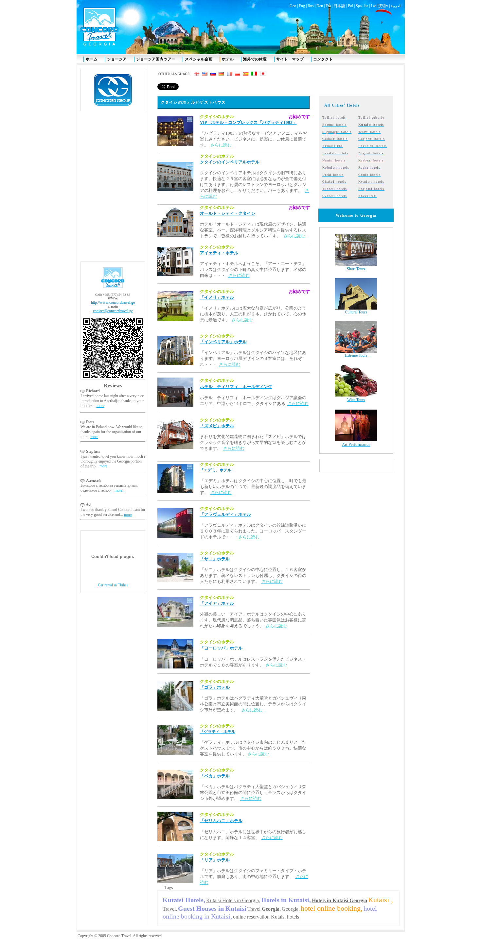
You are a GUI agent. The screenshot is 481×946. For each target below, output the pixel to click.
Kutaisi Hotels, (184, 900)
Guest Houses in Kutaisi (212, 908)
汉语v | (384, 6)
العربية (396, 6)
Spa (359, 6)
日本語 (339, 6)
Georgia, (291, 909)
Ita (366, 6)
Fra (328, 6)
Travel (264, 909)
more (100, 405)
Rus (311, 6)
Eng (302, 6)
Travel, (170, 909)
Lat (373, 6)
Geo (293, 6)
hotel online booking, (332, 908)
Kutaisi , (380, 900)
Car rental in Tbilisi (113, 585)
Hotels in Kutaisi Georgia (339, 900)
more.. (119, 490)
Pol (350, 6)
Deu (319, 6)
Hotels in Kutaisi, (286, 900)
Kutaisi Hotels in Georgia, (233, 900)
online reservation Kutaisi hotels (266, 917)
